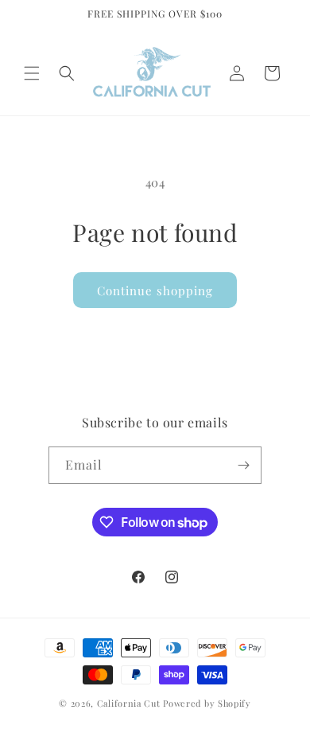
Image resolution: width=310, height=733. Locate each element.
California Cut (130, 703)
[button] (31, 73)
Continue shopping (155, 290)
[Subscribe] (243, 465)
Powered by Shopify (207, 703)
